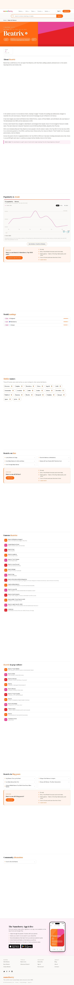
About (56, 964)
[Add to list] (26, 33)
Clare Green (7, 27)
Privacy (17, 982)
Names (20, 11)
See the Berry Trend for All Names (37, 244)
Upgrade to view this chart (14, 257)
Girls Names (6, 961)
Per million (66, 205)
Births (61, 205)
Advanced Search (25, 964)
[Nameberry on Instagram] (12, 971)
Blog (56, 961)
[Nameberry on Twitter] (4, 971)
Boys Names (6, 964)
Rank (58, 205)
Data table (8, 235)
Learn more (43, 259)
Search (59, 16)
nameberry (8, 977)
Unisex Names (6, 966)
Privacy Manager (23, 982)
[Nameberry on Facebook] (7, 971)
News (32, 11)
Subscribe (66, 11)
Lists (27, 11)
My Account (41, 966)
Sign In (58, 11)
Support (30, 982)
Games (46, 11)
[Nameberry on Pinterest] (9, 971)
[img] (37, 219)
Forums (39, 11)
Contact (57, 966)
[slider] (63, 231)
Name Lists (23, 961)
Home (4, 20)
